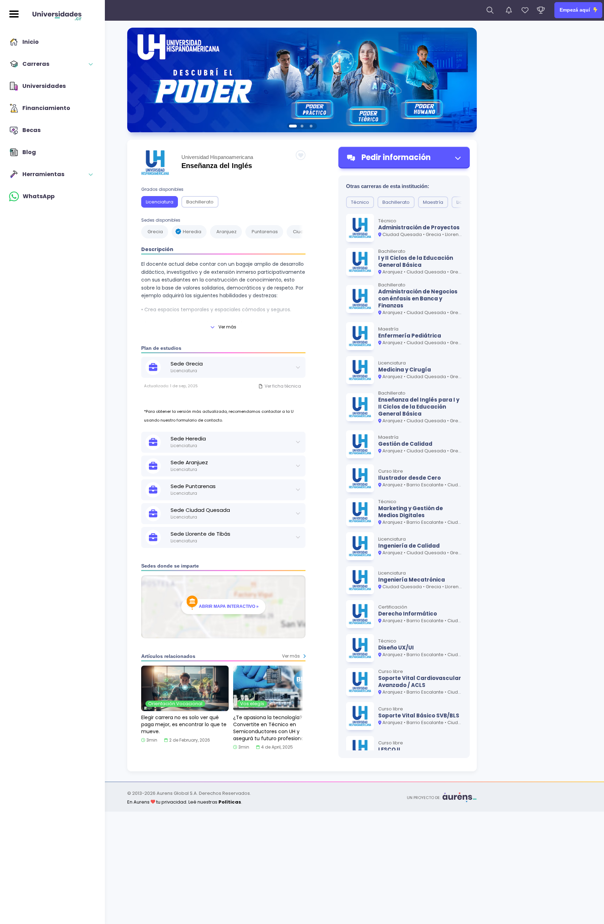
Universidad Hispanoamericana (217, 157)
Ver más (227, 327)
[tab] (293, 126)
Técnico (360, 202)
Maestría (433, 202)
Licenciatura (159, 202)
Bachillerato (200, 202)
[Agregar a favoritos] (300, 155)
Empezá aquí (575, 10)
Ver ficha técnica (283, 386)
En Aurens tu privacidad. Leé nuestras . (184, 802)
